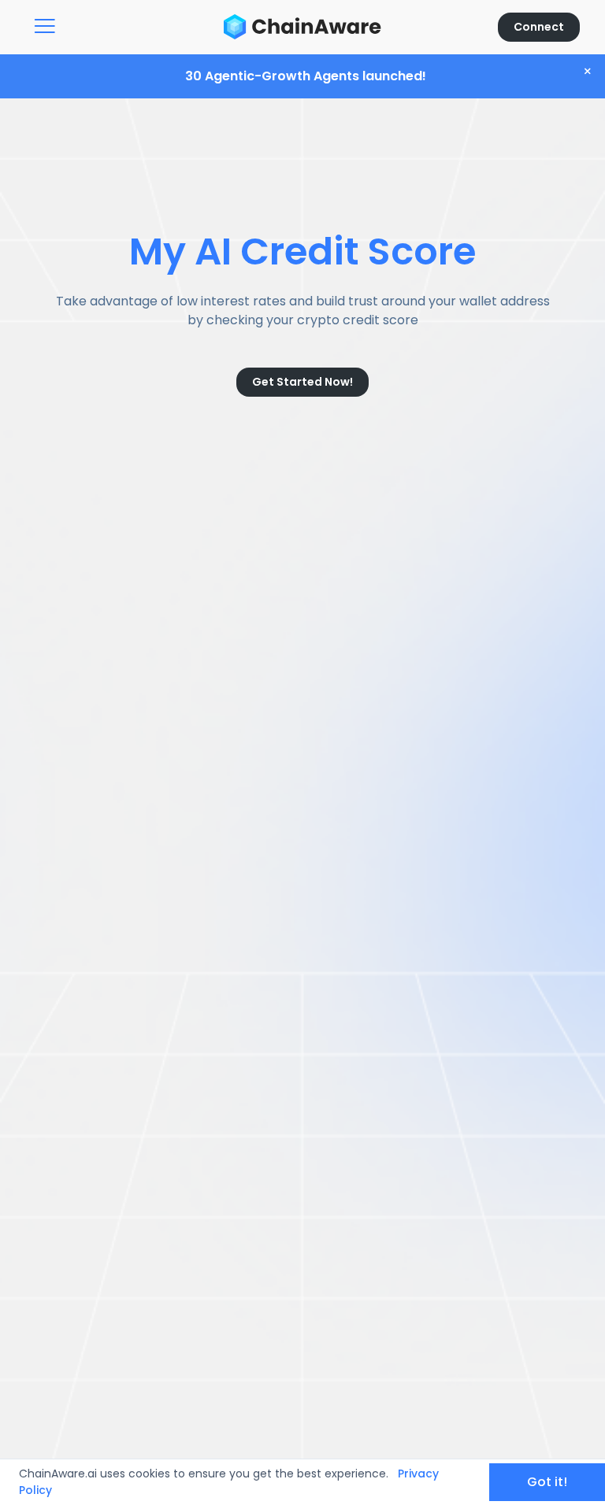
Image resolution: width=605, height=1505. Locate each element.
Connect (539, 27)
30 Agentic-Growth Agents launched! (305, 76)
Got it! (547, 1482)
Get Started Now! (302, 382)
